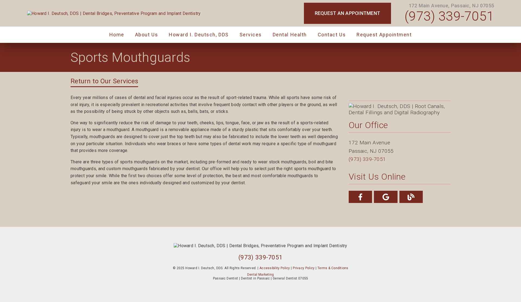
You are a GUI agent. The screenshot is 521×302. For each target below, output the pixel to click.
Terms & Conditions (332, 268)
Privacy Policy (303, 268)
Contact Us (332, 34)
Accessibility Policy (274, 268)
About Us (146, 34)
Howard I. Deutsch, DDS (199, 34)
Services (251, 34)
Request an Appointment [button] (347, 13)
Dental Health (290, 34)
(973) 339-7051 (449, 16)
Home (116, 34)
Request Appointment (384, 34)
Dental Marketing (260, 274)
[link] (114, 13)
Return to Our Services (104, 81)
